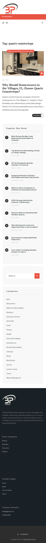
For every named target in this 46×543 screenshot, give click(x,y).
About (4, 494)
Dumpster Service (13, 317)
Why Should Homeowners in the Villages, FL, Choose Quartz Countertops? (22, 88)
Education (5, 448)
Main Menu (8, 17)
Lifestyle (9, 352)
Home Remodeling (27, 51)
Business (9, 312)
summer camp (11, 369)
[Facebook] (42, 22)
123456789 (6, 515)
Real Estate (10, 360)
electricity (10, 321)
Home (4, 483)
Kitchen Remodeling (14, 347)
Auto (8, 299)
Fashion (5, 451)
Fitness (9, 330)
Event (8, 325)
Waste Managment (13, 378)
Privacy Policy (7, 490)
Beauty (4, 441)
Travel (8, 374)
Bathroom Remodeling (14, 51)
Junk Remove (11, 343)
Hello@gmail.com (8, 511)
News (8, 356)
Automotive (10, 304)
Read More (38, 115)
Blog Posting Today (29, 539)
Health (8, 334)
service (9, 365)
